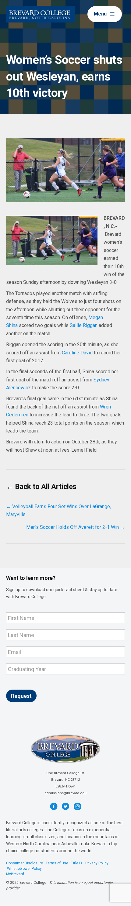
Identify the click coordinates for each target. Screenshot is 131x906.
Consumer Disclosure (24, 863)
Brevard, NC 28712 (65, 780)
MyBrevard (15, 874)
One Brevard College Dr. (65, 773)
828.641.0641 (65, 786)
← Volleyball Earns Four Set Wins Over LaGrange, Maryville (58, 510)
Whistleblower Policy (24, 868)
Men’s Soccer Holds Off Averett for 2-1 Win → (75, 527)
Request (21, 696)
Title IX (77, 863)
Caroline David (77, 353)
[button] (104, 14)
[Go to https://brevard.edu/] (40, 14)
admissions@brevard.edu (66, 793)
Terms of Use (57, 863)
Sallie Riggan (83, 325)
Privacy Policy (96, 863)
